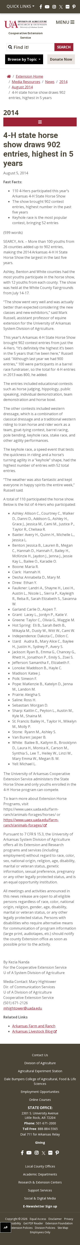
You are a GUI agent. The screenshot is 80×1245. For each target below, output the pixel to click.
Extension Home (29, 76)
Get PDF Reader (33, 1223)
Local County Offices (40, 1166)
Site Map (63, 1228)
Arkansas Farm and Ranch (33, 1026)
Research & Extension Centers (40, 1182)
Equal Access (38, 1219)
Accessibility (13, 1223)
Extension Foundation (59, 1223)
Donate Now (61, 59)
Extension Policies (21, 1228)
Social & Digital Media (40, 1198)
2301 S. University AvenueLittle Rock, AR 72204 (40, 1115)
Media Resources (26, 81)
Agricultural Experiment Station (40, 1071)
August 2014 (22, 87)
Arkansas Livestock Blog (32, 1031)
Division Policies (45, 1228)
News (49, 81)
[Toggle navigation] (40, 122)
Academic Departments (40, 1174)
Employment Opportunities (40, 1092)
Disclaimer (55, 1219)
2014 (63, 81)
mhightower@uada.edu (22, 1008)
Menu (63, 22)
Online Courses (40, 1100)
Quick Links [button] (18, 6)
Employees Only (40, 1232)
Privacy (68, 1219)
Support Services (40, 1190)
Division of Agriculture (40, 1063)
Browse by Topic (23, 59)
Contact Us (40, 1055)
